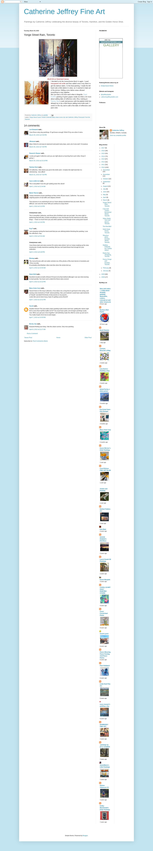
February (106, 268)
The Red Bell (107, 226)
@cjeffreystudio (106, 94)
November (106, 174)
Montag (31, 258)
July (104, 189)
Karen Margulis (105, 579)
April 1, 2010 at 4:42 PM (37, 222)
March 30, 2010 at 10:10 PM (38, 161)
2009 (103, 274)
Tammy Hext (55, 101)
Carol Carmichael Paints (104, 613)
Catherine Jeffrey (118, 130)
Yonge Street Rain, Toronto (107, 204)
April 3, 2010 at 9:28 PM (37, 252)
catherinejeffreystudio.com (109, 97)
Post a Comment (32, 333)
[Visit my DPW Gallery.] (111, 47)
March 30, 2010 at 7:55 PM (38, 147)
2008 (103, 277)
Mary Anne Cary (34, 288)
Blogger (85, 835)
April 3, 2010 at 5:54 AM (37, 236)
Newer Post (28, 337)
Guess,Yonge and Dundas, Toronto (107, 261)
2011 (103, 164)
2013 (103, 159)
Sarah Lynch (104, 634)
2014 (103, 156)
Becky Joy (33, 324)
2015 (103, 153)
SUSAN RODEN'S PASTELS (103, 539)
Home (58, 337)
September (106, 182)
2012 (103, 162)
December (106, 170)
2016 (103, 151)
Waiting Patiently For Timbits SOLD (107, 247)
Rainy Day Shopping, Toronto (107, 254)
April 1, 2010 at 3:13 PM (37, 206)
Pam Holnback (105, 665)
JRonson (32, 141)
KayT (31, 228)
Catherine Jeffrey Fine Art (64, 12)
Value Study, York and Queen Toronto (107, 221)
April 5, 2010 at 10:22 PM (37, 282)
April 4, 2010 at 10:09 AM (37, 268)
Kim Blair (103, 529)
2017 (103, 148)
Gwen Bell (32, 274)
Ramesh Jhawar (34, 153)
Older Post (88, 337)
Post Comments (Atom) (40, 341)
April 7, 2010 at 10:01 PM (37, 300)
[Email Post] (52, 115)
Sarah (31, 306)
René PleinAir (104, 330)
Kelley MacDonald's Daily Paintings (105, 808)
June (105, 192)
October (106, 179)
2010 (103, 167)
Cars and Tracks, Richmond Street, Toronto (107, 212)
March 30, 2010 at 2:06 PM (38, 135)
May (104, 194)
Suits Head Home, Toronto (106, 231)
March (105, 200)
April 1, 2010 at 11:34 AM (37, 186)
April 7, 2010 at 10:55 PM (37, 317)
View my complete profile (118, 135)
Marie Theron (33, 193)
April (104, 197)
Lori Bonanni (33, 129)
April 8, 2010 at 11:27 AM (37, 329)
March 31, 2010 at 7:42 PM (38, 175)
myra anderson (34, 181)
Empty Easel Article (107, 86)
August (105, 186)
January (106, 271)
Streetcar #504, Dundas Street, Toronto (106, 239)
